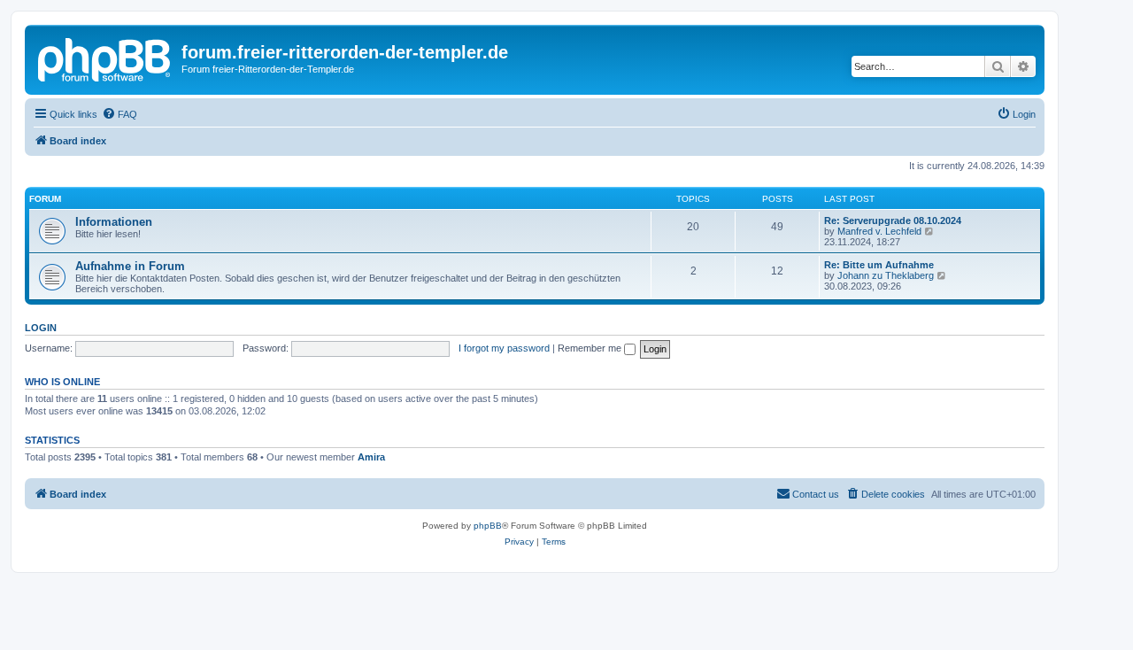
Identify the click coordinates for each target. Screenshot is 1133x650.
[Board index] (105, 57)
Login (41, 327)
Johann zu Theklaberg (885, 275)
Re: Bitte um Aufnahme (879, 264)
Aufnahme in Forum (130, 266)
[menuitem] (119, 114)
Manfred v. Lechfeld (879, 231)
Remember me (591, 348)
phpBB (488, 525)
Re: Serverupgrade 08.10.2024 (892, 220)
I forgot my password (504, 348)
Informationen (113, 221)
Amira (371, 457)
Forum (45, 199)
